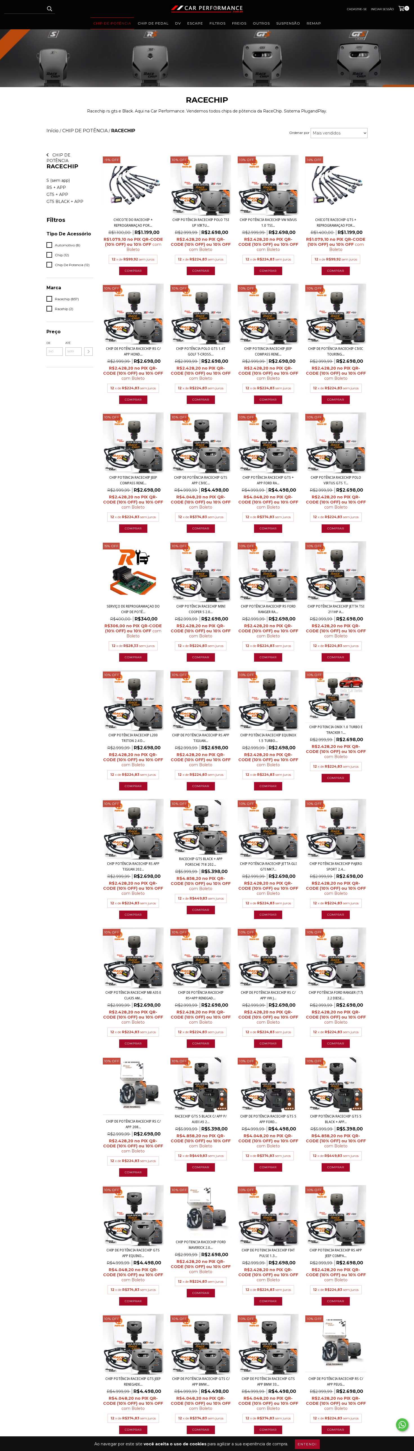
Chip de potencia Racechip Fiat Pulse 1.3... (268, 1253)
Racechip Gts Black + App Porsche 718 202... (200, 862)
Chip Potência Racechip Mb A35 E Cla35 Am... (133, 995)
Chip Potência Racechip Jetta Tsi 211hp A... (336, 609)
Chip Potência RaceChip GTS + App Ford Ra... (268, 480)
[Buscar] (49, 9)
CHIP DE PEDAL (153, 23)
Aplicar (88, 351)
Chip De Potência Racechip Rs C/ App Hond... (133, 351)
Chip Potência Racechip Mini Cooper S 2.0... (200, 609)
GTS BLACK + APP (64, 201)
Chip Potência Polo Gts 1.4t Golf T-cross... (201, 351)
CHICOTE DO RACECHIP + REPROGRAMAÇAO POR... (133, 223)
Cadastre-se (357, 9)
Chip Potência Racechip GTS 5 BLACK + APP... (335, 1119)
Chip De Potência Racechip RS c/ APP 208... (133, 1124)
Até (68, 343)
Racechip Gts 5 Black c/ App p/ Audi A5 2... (200, 1119)
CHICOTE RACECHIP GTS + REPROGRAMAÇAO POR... (335, 223)
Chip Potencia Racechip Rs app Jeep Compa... (336, 1253)
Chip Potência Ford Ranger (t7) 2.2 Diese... (336, 995)
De (48, 343)
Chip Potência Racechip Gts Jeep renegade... (133, 1381)
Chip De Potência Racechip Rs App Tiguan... (200, 738)
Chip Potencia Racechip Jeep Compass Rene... (268, 351)
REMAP (314, 23)
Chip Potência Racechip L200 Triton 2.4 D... (133, 738)
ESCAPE (195, 23)
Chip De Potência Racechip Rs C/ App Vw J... (268, 995)
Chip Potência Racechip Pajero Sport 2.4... (336, 866)
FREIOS (239, 23)
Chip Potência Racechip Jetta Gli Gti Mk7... (268, 866)
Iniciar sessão (382, 9)
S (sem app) (58, 180)
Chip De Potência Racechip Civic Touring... (335, 351)
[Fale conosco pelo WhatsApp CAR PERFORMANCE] (402, 1424)
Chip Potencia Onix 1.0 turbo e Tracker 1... (335, 730)
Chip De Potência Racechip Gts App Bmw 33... (268, 1381)
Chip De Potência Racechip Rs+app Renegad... (201, 995)
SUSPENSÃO (288, 23)
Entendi (307, 1444)
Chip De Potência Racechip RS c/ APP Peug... (335, 1381)
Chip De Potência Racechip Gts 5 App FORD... (268, 1119)
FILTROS (218, 23)
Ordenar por (299, 133)
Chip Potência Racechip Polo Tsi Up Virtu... (200, 223)
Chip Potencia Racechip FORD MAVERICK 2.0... (201, 1245)
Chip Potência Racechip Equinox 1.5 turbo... (268, 738)
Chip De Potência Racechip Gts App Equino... (133, 1253)
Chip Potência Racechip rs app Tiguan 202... (133, 866)
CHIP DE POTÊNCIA (112, 23)
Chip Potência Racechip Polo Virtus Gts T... (336, 480)
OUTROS (261, 23)
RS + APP (56, 187)
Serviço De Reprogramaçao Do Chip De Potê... (133, 609)
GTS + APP (57, 194)
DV (178, 23)
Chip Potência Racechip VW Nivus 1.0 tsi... (268, 223)
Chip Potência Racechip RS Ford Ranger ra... (268, 609)
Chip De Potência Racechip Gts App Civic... (200, 480)
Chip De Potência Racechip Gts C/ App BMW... (201, 1381)
